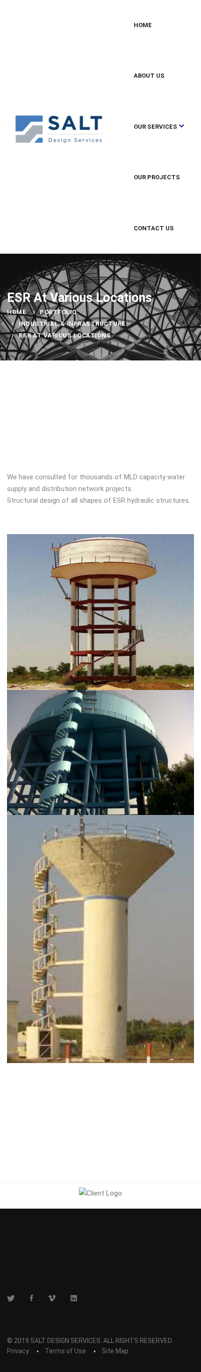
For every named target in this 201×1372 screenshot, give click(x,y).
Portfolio (58, 311)
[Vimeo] (52, 1298)
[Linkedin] (74, 1298)
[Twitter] (11, 1298)
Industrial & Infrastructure (72, 323)
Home (16, 311)
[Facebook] (31, 1298)
